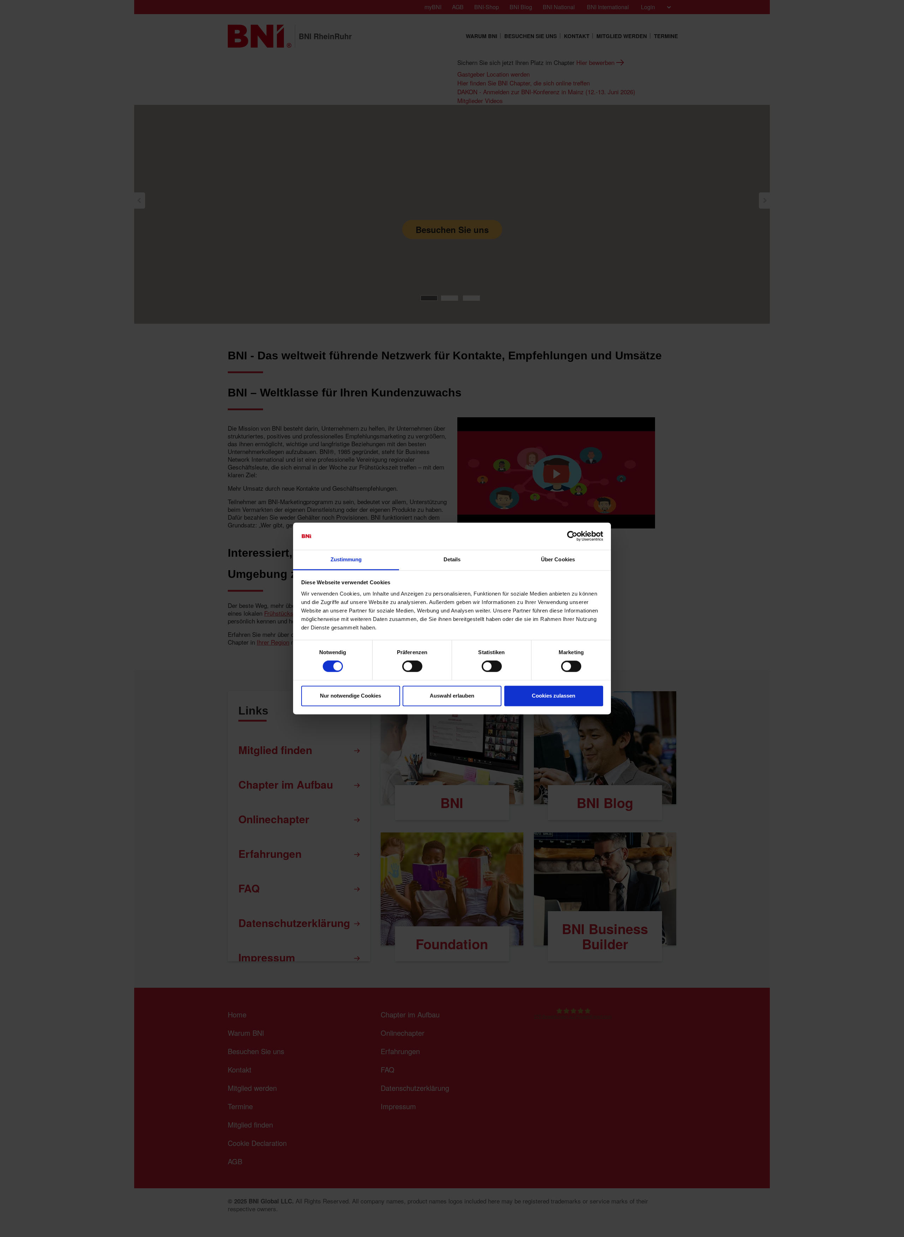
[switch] (412, 666)
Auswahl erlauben (452, 696)
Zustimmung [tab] (346, 559)
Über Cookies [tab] (558, 559)
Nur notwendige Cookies (350, 696)
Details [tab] (452, 559)
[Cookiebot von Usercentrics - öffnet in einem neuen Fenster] (572, 536)
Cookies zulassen (553, 696)
